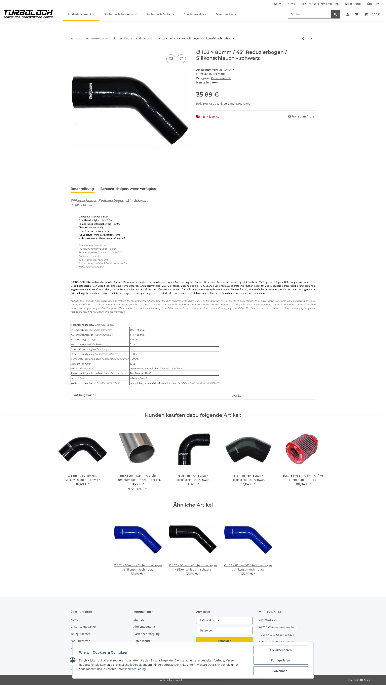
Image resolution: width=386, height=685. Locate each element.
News (291, 4)
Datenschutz (141, 641)
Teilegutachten (81, 634)
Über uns (373, 4)
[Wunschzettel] (356, 14)
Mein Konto (353, 4)
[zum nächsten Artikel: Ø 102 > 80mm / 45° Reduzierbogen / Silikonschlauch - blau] (311, 38)
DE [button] (276, 4)
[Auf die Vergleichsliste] (170, 58)
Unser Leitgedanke (83, 626)
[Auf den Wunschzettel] (181, 58)
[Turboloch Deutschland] (28, 14)
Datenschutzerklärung (131, 669)
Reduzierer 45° (221, 78)
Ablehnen (280, 671)
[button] (347, 14)
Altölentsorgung (144, 626)
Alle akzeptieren (281, 650)
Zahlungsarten (80, 641)
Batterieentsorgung (146, 634)
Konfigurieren (280, 660)
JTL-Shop (365, 680)
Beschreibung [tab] (82, 189)
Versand (229, 103)
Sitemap (139, 619)
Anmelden (224, 641)
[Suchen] (335, 14)
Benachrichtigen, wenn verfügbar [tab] (128, 189)
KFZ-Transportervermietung (320, 4)
